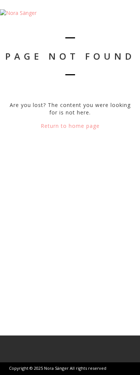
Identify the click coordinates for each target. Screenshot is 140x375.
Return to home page (70, 125)
